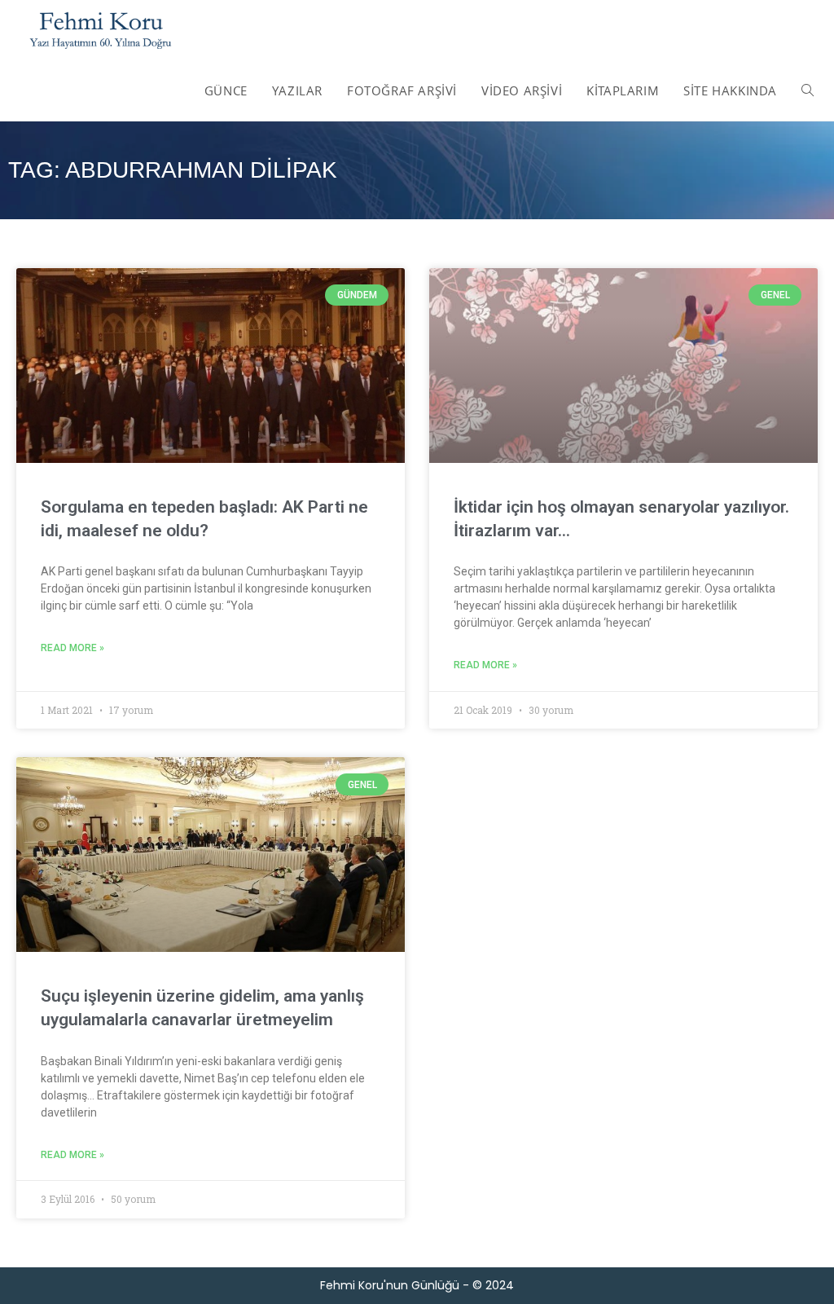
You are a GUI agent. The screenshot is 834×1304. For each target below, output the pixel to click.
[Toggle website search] (807, 90)
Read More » (72, 648)
